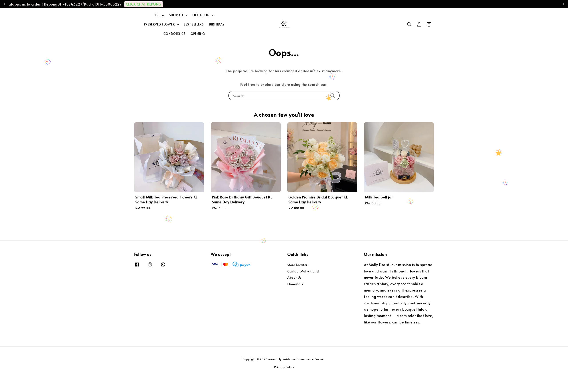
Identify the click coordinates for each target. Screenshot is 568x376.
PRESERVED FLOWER (159, 24)
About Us (294, 277)
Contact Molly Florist (303, 271)
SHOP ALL (176, 15)
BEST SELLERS (193, 24)
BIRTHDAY (217, 24)
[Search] (332, 95)
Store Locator (297, 265)
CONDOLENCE (174, 33)
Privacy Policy (284, 367)
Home (159, 15)
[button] (409, 24)
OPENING (198, 33)
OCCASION (201, 15)
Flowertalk (295, 284)
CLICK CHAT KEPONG (376, 4)
